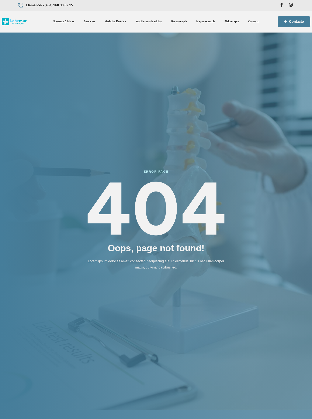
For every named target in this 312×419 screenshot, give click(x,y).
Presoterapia (179, 21)
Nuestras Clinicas (63, 21)
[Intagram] (291, 5)
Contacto (253, 21)
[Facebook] (281, 5)
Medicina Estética (116, 21)
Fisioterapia (232, 21)
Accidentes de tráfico (149, 21)
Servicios (89, 21)
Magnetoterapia (205, 21)
